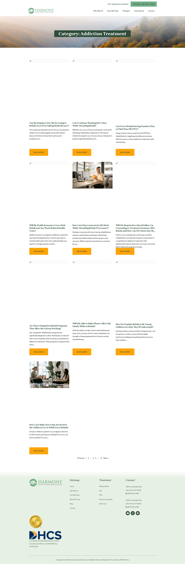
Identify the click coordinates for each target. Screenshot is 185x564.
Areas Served (139, 11)
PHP (100, 495)
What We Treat (75, 499)
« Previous (81, 458)
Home (72, 486)
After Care (103, 504)
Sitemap (105, 560)
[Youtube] (128, 513)
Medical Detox (104, 486)
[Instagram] (133, 513)
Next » (105, 458)
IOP (100, 491)
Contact (151, 11)
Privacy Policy (114, 560)
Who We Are (98, 11)
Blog (71, 504)
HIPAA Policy (124, 560)
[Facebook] (138, 513)
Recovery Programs (105, 499)
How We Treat (112, 11)
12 (101, 458)
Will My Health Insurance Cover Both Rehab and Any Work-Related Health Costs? (47, 228)
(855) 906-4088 (133, 493)
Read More (39, 152)
